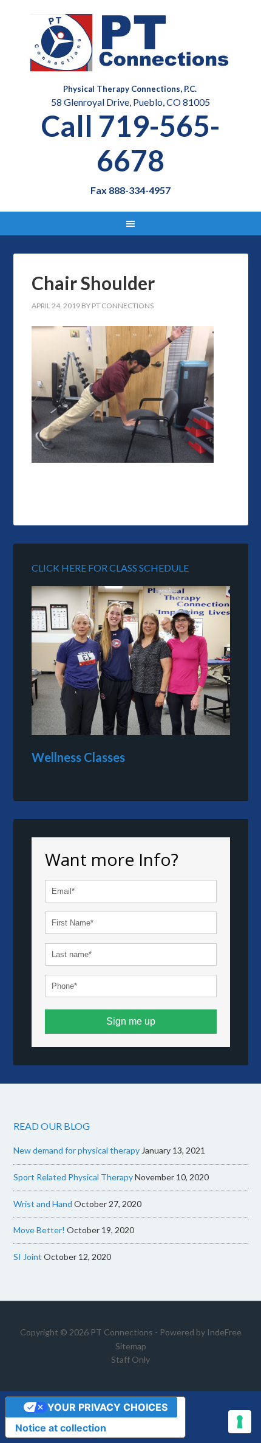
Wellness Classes (78, 757)
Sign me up (130, 1021)
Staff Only (130, 1359)
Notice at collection (60, 1428)
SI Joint (27, 1256)
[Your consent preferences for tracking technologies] (239, 1421)
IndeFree (224, 1332)
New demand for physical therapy (76, 1150)
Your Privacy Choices (107, 1407)
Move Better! (39, 1230)
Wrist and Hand (42, 1204)
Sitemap (130, 1346)
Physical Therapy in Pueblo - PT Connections (130, 42)
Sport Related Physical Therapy (73, 1177)
